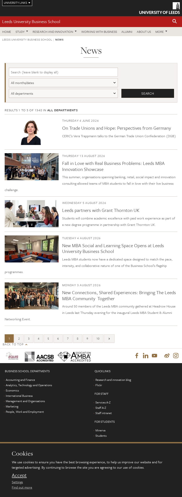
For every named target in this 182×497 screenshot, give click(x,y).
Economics (12, 390)
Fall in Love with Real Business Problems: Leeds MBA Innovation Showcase (113, 166)
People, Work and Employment (25, 411)
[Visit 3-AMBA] (72, 356)
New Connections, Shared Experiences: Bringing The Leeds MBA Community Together (119, 295)
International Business (19, 395)
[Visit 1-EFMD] (12, 356)
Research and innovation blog (113, 380)
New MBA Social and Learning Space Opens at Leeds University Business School (113, 248)
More (159, 31)
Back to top (13, 344)
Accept (19, 475)
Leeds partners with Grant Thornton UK (100, 210)
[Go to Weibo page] (167, 355)
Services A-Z (103, 402)
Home (6, 31)
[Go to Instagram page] (175, 355)
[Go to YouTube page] (154, 355)
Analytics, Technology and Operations (29, 385)
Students (101, 435)
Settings (17, 481)
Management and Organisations (25, 401)
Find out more (22, 487)
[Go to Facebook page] (136, 355)
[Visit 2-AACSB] (37, 356)
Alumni (126, 31)
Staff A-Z (100, 407)
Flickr (98, 385)
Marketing (12, 406)
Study (20, 31)
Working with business (99, 31)
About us (144, 31)
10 (97, 338)
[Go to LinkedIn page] (145, 355)
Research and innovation (53, 31)
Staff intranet (103, 413)
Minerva (100, 430)
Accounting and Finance (20, 380)
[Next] (109, 338)
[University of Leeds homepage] (159, 8)
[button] (175, 21)
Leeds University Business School (31, 21)
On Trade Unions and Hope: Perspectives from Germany (116, 128)
